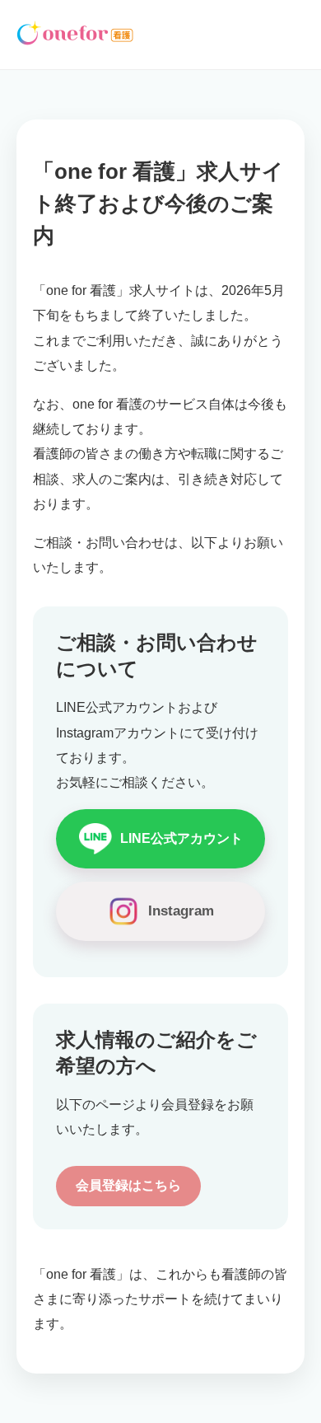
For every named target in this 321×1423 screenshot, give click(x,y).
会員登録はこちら (128, 1185)
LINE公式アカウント (181, 838)
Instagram (181, 911)
